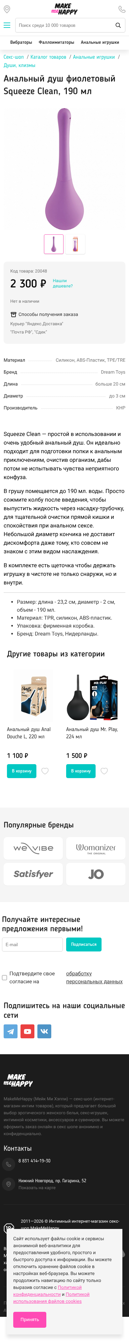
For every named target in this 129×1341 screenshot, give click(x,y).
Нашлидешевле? (63, 283)
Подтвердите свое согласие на (66, 977)
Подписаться (84, 944)
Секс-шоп (14, 57)
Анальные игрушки (100, 42)
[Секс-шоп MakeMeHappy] (64, 9)
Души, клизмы (19, 65)
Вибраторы (21, 42)
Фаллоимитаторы (56, 42)
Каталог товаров (48, 57)
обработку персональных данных (94, 977)
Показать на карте (37, 1188)
